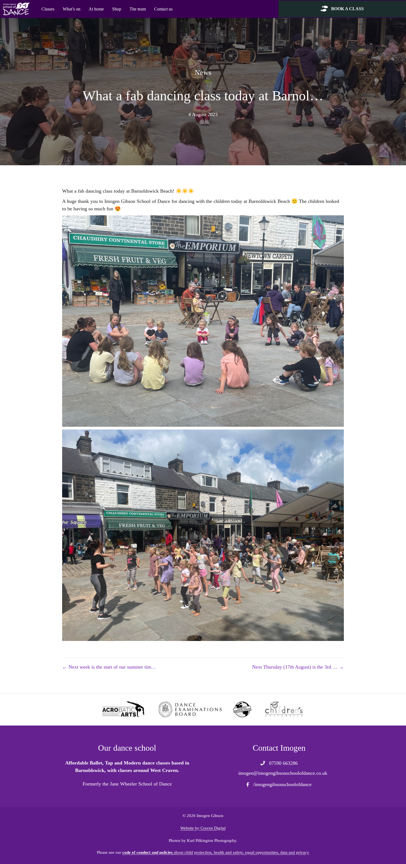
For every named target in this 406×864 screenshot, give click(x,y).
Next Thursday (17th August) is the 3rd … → (298, 667)
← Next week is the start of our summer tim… (109, 667)
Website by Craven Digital (203, 828)
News (203, 73)
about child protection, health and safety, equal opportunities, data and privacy (215, 852)
